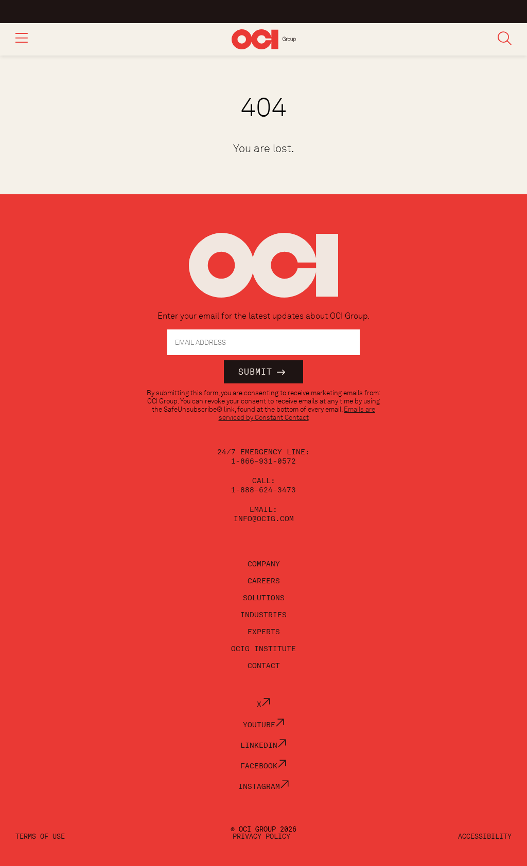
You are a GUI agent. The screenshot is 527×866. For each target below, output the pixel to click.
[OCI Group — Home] (263, 270)
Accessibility (485, 836)
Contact (264, 665)
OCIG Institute (263, 648)
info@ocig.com (264, 518)
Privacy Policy (261, 836)
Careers (264, 580)
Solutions (264, 597)
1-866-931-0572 (263, 461)
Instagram (259, 786)
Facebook (258, 765)
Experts (264, 631)
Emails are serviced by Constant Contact (297, 413)
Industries (263, 614)
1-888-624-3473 (263, 489)
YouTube (259, 724)
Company (264, 563)
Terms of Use (40, 836)
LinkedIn (258, 745)
